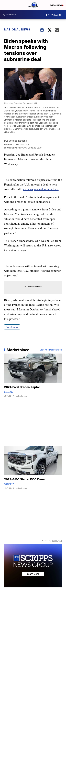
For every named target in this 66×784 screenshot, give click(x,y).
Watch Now (56, 5)
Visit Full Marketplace (51, 350)
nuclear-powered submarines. (41, 189)
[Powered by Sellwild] (57, 541)
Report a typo (12, 326)
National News (17, 29)
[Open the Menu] (6, 5)
